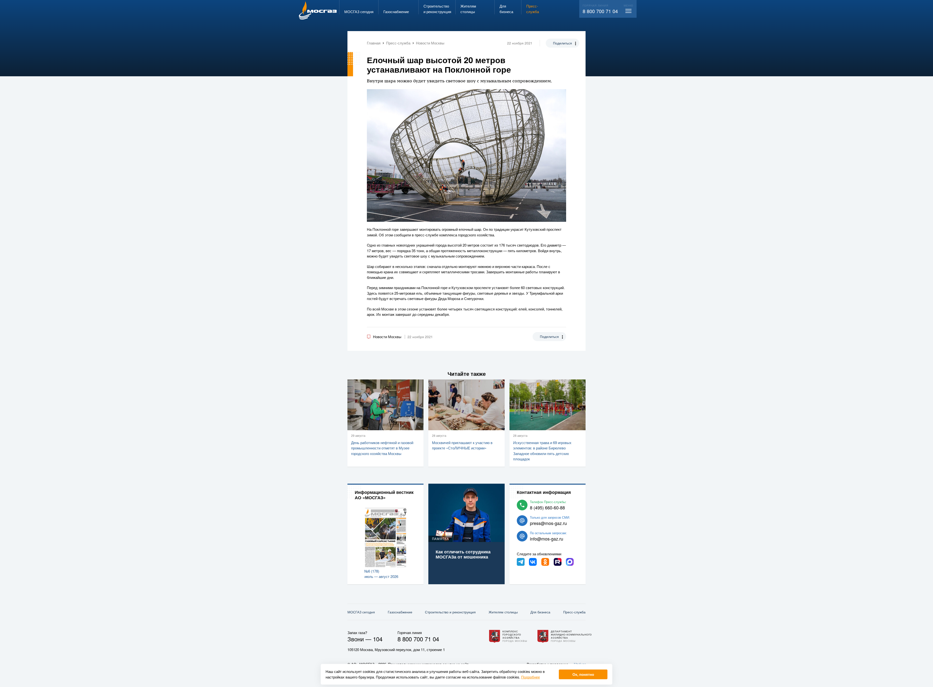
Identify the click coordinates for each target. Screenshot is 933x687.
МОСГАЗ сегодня (361, 612)
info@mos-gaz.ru (546, 538)
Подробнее (530, 676)
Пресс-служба (574, 612)
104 (377, 639)
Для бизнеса (540, 612)
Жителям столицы (503, 612)
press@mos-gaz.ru (548, 523)
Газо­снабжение (400, 612)
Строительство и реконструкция (450, 612)
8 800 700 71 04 (600, 11)
